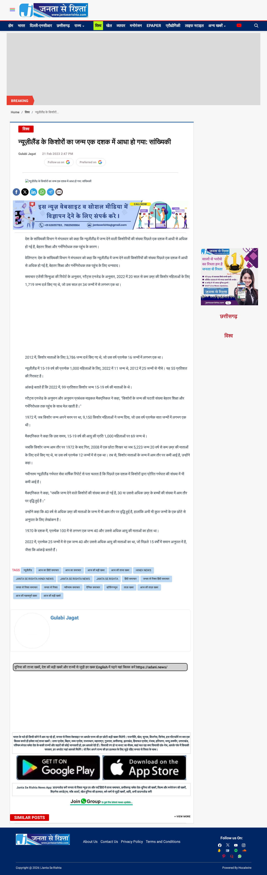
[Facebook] (16, 190)
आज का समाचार (73, 570)
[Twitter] (25, 190)
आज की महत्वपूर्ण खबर (26, 595)
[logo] (53, 10)
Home (15, 112)
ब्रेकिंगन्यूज (112, 587)
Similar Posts (29, 817)
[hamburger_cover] (12, 9)
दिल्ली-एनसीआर (41, 25)
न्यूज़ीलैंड (28, 570)
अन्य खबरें (215, 25)
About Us (90, 841)
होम (10, 25)
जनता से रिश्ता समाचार (27, 587)
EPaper (154, 25)
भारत (21, 25)
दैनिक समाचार (93, 587)
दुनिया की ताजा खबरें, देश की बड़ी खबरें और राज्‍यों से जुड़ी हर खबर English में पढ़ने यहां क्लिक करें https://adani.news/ (91, 667)
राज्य (77, 25)
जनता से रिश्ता (51, 587)
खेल (109, 25)
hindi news (143, 570)
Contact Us (109, 841)
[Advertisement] (133, 64)
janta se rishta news (75, 578)
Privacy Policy (132, 841)
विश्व (98, 25)
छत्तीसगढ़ (63, 25)
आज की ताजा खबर (120, 570)
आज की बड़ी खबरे (52, 595)
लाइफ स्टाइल (194, 25)
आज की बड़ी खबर (96, 570)
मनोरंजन (136, 25)
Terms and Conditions (163, 841)
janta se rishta (107, 578)
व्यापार (121, 25)
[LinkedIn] (33, 190)
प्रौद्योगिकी (173, 25)
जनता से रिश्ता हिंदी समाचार (156, 578)
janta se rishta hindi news (35, 578)
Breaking (19, 101)
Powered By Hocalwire (236, 867)
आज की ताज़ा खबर (149, 587)
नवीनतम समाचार (72, 587)
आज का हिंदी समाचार (48, 570)
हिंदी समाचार (131, 578)
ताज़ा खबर (129, 587)
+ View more (182, 816)
